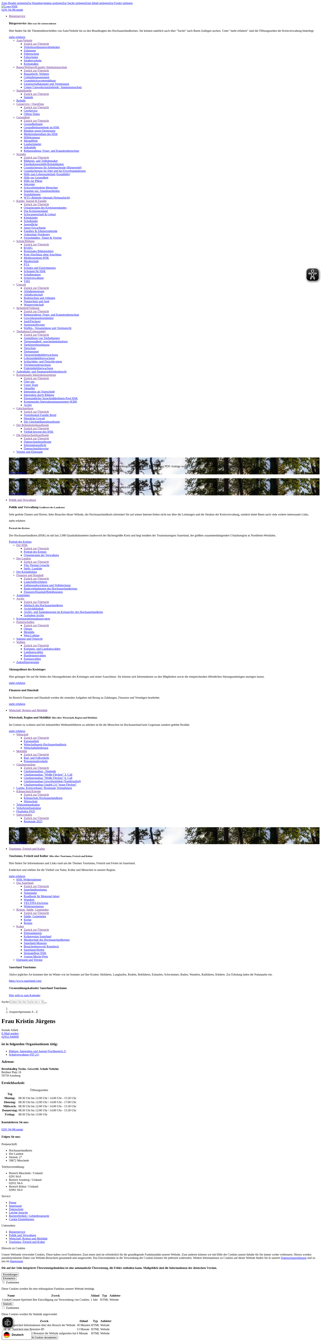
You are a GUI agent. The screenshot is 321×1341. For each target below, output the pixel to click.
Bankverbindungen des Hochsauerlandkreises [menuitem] (50, 588)
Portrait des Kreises (20, 541)
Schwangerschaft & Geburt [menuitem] (40, 214)
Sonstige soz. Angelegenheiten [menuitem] (42, 191)
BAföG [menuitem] (28, 247)
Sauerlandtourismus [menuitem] (35, 889)
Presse (12, 1202)
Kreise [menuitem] (27, 919)
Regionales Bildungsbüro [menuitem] (39, 251)
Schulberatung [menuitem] (32, 274)
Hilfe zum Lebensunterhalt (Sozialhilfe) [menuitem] (47, 174)
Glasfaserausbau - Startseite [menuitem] (40, 771)
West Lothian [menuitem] (31, 635)
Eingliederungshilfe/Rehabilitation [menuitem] (44, 164)
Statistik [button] (7, 1304)
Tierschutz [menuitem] (30, 348)
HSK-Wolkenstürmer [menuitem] (28, 879)
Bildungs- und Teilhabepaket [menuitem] (41, 160)
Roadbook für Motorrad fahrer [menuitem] (41, 896)
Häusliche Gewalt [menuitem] (34, 418)
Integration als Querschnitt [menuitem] (39, 391)
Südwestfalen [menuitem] (24, 814)
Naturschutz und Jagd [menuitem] (36, 301)
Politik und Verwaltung (22, 1235)
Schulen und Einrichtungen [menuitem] (40, 267)
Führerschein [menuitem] (31, 53)
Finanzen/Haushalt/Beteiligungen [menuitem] (43, 591)
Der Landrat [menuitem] (23, 558)
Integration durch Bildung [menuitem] (39, 395)
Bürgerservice (17, 1231)
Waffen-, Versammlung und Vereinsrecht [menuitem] (47, 328)
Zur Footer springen (121, 3)
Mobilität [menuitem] (21, 751)
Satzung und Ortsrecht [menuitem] (29, 638)
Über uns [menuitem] (29, 381)
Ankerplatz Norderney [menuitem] (37, 234)
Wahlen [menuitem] (20, 642)
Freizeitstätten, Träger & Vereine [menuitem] (43, 237)
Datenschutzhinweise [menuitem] (36, 448)
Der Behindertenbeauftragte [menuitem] (32, 425)
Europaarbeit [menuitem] (31, 741)
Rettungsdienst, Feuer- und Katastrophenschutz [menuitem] (51, 150)
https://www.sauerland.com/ (25, 980)
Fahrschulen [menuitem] (31, 57)
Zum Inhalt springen (97, 3)
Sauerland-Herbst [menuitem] (34, 949)
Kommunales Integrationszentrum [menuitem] (36, 374)
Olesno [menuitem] (28, 628)
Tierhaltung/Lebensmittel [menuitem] (31, 331)
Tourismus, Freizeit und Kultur (27, 1241)
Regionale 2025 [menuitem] (33, 821)
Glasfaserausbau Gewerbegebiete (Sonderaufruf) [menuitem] (52, 781)
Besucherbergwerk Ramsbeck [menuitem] (41, 946)
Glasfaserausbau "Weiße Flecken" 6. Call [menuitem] (48, 777)
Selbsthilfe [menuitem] (30, 147)
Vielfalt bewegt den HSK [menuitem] (39, 431)
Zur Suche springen (73, 3)
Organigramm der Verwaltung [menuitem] (41, 555)
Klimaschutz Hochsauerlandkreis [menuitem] (43, 798)
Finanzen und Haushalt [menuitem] (29, 575)
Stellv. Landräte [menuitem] (33, 568)
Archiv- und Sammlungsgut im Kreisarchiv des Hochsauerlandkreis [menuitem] (63, 612)
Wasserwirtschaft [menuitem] (34, 304)
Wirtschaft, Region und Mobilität (28, 1238)
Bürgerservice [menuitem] (17, 16)
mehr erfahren (17, 37)
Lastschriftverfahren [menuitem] (35, 581)
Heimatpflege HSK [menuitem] (35, 953)
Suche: (5, 1001)
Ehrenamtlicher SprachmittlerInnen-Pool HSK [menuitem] (51, 398)
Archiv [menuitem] (28, 405)
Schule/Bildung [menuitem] (25, 241)
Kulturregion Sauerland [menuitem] (37, 936)
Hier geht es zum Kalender (24, 995)
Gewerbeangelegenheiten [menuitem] (39, 318)
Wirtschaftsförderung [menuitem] (36, 747)
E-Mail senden (10, 1033)
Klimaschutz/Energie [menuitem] (28, 791)
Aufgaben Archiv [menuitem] (34, 615)
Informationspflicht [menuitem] (35, 445)
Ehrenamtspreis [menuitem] (33, 933)
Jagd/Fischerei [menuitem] (32, 321)
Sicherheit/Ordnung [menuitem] (27, 308)
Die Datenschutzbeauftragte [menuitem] (32, 435)
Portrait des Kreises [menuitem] (35, 551)
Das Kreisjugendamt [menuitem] (36, 211)
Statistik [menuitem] (28, 97)
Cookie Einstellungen (21, 1219)
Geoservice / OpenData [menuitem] (30, 104)
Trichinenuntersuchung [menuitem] (37, 364)
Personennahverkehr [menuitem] (36, 761)
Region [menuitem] (28, 923)
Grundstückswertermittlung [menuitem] (40, 80)
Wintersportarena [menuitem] (34, 906)
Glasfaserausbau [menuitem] (25, 764)
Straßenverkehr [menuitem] (33, 60)
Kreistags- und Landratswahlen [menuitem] (42, 648)
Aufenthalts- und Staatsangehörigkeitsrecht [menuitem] (41, 371)
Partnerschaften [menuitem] (25, 622)
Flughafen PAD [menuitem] (25, 811)
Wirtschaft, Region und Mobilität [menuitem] (28, 710)
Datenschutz (16, 1209)
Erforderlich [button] (9, 1278)
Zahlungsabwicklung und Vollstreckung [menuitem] (47, 585)
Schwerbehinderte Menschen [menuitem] (41, 187)
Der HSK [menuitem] (22, 545)
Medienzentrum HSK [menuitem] (36, 257)
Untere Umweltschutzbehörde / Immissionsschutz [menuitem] (53, 87)
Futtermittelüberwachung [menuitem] (38, 368)
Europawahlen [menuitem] (32, 658)
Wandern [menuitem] (29, 899)
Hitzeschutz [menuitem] (31, 801)
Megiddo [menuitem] (29, 632)
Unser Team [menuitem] (31, 384)
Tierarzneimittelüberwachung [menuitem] (41, 354)
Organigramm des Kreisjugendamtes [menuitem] (45, 207)
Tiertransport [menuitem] (31, 351)
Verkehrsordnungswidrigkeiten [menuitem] (42, 47)
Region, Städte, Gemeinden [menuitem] (32, 909)
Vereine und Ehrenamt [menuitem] (29, 451)
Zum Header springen (14, 3)
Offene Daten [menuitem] (32, 114)
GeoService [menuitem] (31, 110)
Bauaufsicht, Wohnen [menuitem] (36, 73)
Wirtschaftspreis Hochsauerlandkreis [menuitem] (45, 744)
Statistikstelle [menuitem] (24, 90)
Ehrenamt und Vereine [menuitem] (29, 959)
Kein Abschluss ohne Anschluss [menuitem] (42, 254)
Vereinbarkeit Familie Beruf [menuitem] (40, 415)
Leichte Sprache (18, 1212)
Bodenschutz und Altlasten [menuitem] (39, 298)
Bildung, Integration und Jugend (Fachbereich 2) (37, 1051)
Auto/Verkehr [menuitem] (24, 40)
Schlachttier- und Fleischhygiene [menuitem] (43, 361)
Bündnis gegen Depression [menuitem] (39, 130)
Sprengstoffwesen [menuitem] (34, 324)
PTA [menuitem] (26, 264)
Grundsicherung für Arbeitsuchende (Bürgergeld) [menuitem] (53, 167)
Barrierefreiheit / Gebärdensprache (29, 1215)
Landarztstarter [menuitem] (32, 144)
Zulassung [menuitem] (30, 50)
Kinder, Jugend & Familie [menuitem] (31, 201)
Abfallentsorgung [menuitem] (34, 291)
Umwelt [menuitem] (21, 284)
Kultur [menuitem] (20, 926)
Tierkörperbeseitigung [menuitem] (36, 344)
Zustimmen (12, 1282)
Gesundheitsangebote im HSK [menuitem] (41, 127)
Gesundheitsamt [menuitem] (33, 124)
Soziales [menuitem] (21, 154)
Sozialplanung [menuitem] (32, 194)
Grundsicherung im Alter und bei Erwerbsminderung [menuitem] (55, 170)
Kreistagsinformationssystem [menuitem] (33, 618)
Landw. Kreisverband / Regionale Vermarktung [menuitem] (44, 788)
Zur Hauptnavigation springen (44, 3)
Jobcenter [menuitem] (29, 184)
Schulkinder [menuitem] (31, 221)
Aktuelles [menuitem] (29, 388)
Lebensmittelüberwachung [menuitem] (39, 358)
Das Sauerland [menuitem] (24, 882)
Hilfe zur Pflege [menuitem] (33, 180)
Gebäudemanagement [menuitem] (36, 77)
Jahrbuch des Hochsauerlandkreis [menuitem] (43, 605)
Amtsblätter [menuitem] (23, 595)
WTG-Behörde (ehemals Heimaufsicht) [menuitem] (47, 197)
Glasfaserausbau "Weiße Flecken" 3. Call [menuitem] (48, 774)
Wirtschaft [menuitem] (22, 734)
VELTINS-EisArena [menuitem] (36, 903)
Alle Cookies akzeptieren (43, 1337)
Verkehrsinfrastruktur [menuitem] (28, 808)
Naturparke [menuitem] (30, 892)
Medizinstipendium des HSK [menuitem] (41, 134)
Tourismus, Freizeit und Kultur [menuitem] (27, 848)
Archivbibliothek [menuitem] (34, 608)
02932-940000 (10, 1036)
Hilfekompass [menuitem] (32, 137)
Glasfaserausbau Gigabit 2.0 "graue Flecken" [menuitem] (50, 784)
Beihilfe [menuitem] (21, 100)
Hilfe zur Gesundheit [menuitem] (36, 177)
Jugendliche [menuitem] (31, 224)
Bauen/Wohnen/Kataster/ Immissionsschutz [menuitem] (41, 67)
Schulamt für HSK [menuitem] (35, 271)
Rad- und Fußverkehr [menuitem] (36, 757)
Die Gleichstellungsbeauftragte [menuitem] (42, 421)
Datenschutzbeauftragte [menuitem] (37, 441)
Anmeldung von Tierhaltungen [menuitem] (42, 338)
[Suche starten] (45, 1002)
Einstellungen (10, 1274)
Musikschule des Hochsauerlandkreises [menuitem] (47, 939)
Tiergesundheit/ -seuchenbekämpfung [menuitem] (46, 341)
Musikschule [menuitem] (31, 261)
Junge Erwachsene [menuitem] (35, 227)
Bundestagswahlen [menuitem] (35, 655)
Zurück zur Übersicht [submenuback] (36, 43)
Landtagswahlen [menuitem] (33, 652)
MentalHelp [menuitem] (31, 140)
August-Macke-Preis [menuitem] (36, 956)
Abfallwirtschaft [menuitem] (33, 294)
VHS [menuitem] (27, 281)
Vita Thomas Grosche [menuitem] (36, 565)
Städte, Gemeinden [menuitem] (35, 916)
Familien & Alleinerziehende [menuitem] (40, 231)
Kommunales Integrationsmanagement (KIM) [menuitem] (50, 401)
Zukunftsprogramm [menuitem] (27, 662)
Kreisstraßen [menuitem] (31, 63)
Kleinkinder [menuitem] (31, 217)
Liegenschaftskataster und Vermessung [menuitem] (46, 83)
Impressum (15, 1205)
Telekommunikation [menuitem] (28, 804)
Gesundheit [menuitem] (23, 117)
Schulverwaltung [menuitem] (34, 277)
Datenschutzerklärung (294, 1257)
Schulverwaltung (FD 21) (24, 1054)
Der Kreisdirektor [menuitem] (26, 571)
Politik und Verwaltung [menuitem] (22, 500)
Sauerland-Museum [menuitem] (35, 943)
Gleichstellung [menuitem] (24, 408)
